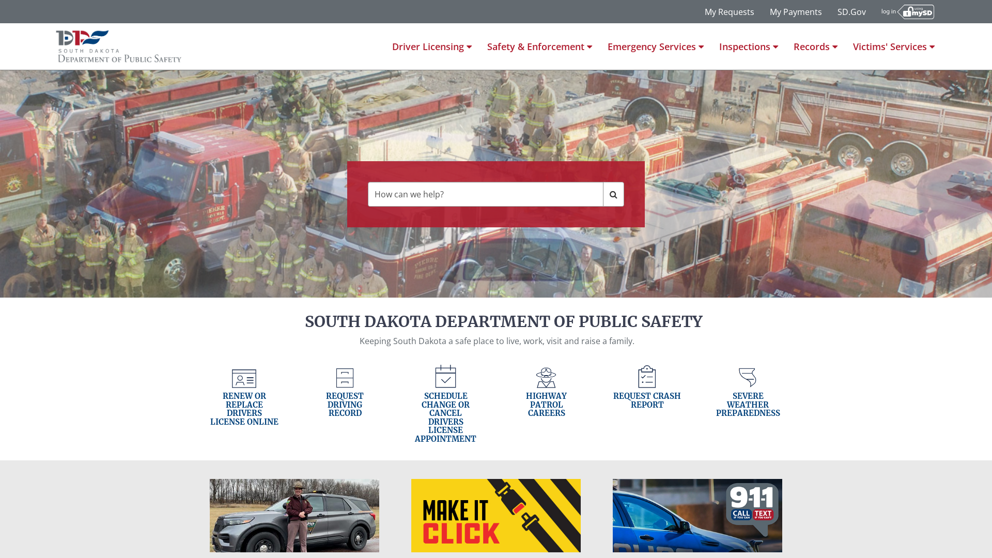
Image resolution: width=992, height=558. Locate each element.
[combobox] (485, 194)
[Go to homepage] (119, 46)
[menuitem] (431, 46)
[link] (244, 404)
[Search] (613, 194)
